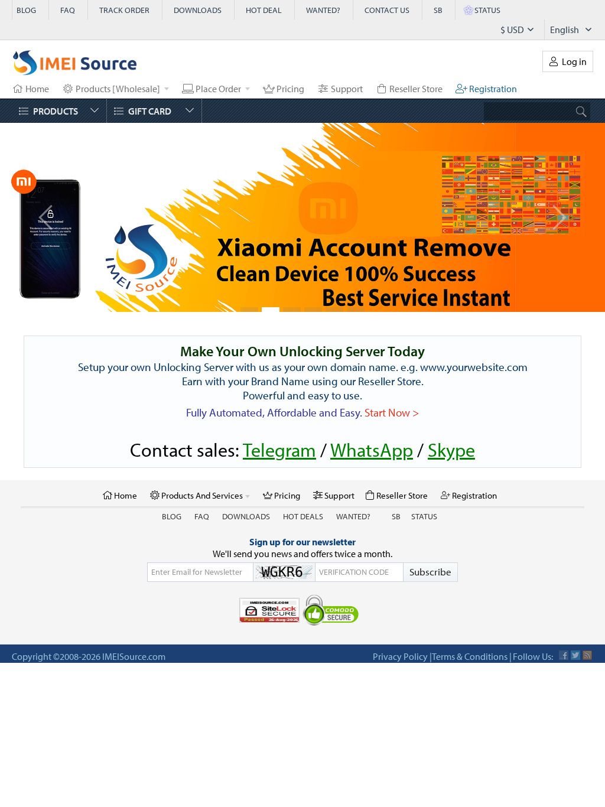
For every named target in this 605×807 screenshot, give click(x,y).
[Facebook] (563, 655)
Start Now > (392, 412)
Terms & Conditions (470, 656)
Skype (451, 449)
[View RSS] (587, 655)
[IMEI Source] (75, 65)
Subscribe (430, 571)
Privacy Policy (400, 656)
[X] (575, 655)
